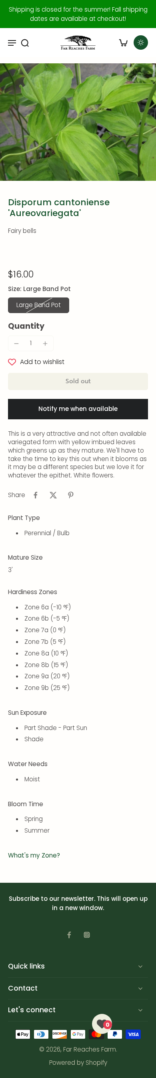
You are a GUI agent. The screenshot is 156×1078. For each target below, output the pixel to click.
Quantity (26, 326)
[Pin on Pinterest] (71, 495)
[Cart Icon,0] (123, 42)
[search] (25, 42)
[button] (78, 381)
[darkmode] (141, 42)
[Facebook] (69, 935)
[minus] (16, 343)
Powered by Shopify (78, 1062)
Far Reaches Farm (89, 1049)
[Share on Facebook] (35, 495)
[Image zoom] (78, 122)
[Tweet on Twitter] (53, 495)
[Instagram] (87, 935)
